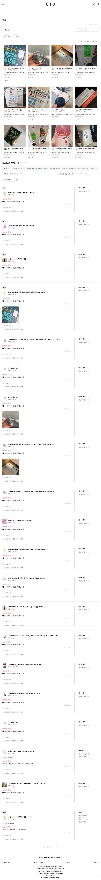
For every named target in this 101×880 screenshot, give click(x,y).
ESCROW (96, 862)
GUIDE (68, 862)
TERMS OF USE (6, 862)
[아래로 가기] (98, 875)
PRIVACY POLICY (38, 862)
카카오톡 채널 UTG (44, 858)
